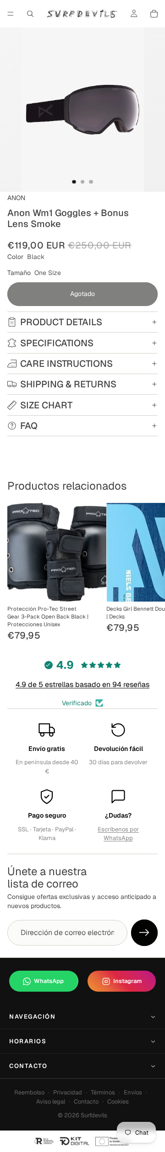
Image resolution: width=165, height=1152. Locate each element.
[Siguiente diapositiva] (148, 573)
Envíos (133, 1092)
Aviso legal (50, 1101)
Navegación (32, 1016)
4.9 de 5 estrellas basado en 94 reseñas (82, 684)
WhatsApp (49, 981)
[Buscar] (30, 14)
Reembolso (29, 1092)
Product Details (61, 322)
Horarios (27, 1041)
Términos (103, 1092)
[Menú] (10, 13)
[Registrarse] (144, 932)
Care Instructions (66, 364)
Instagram (127, 981)
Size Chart (46, 405)
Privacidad (67, 1092)
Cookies (118, 1101)
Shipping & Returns (68, 384)
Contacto (28, 1066)
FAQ (29, 426)
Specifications (57, 343)
